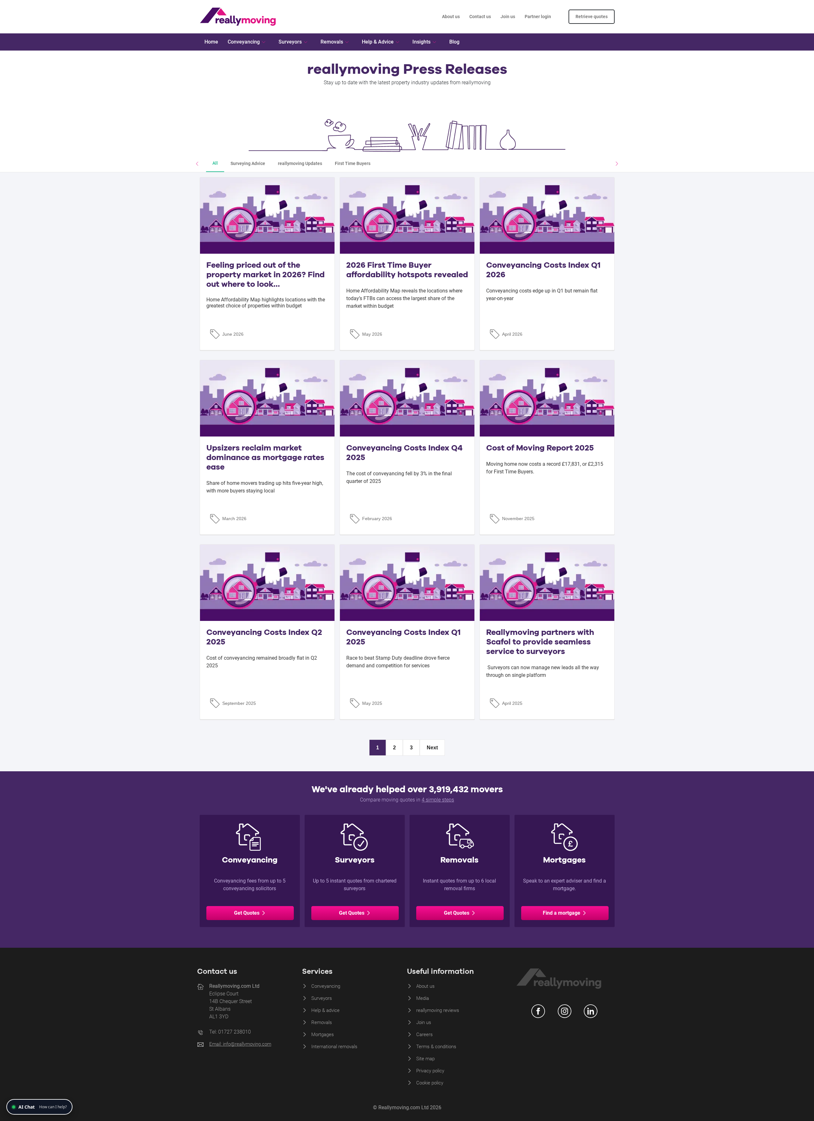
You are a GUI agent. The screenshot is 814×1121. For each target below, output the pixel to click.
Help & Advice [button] (378, 42)
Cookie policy (429, 1083)
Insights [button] (421, 42)
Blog (454, 42)
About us (451, 16)
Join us (507, 16)
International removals (334, 1046)
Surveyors (321, 998)
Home (211, 42)
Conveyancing (325, 986)
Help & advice (325, 1010)
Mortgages (322, 1034)
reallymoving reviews (437, 1010)
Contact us (480, 16)
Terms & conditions (436, 1046)
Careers (424, 1034)
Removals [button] (332, 42)
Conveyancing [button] (244, 42)
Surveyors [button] (290, 42)
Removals (321, 1022)
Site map (425, 1059)
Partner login (538, 16)
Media (422, 998)
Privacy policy (430, 1071)
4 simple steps (438, 800)
